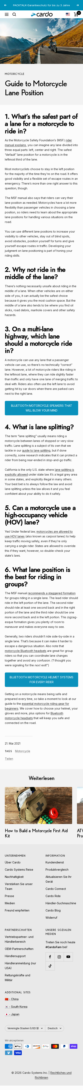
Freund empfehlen (17, 910)
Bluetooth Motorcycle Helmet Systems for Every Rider (41, 679)
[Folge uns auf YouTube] (68, 956)
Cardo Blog (53, 910)
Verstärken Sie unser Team (19, 886)
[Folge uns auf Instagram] (59, 956)
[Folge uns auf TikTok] (50, 965)
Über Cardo (13, 862)
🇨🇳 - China (12, 999)
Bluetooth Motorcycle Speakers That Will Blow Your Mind (41, 408)
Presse (9, 896)
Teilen (9, 758)
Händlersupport (15, 956)
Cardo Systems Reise (19, 869)
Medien (10, 903)
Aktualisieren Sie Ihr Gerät (59, 879)
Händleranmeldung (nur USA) (20, 966)
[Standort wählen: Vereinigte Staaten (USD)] (68, 14)
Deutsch (53, 1028)
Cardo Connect (56, 888)
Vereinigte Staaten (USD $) (23, 1028)
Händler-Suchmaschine (61, 903)
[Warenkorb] (76, 14)
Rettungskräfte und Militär (17, 978)
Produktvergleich (57, 869)
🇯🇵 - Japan (12, 1014)
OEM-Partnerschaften (19, 948)
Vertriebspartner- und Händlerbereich (19, 939)
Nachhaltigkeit (14, 876)
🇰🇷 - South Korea (16, 1006)
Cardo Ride (53, 896)
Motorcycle (14, 73)
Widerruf (51, 917)
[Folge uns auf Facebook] (50, 956)
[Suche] (14, 14)
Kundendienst (55, 862)
